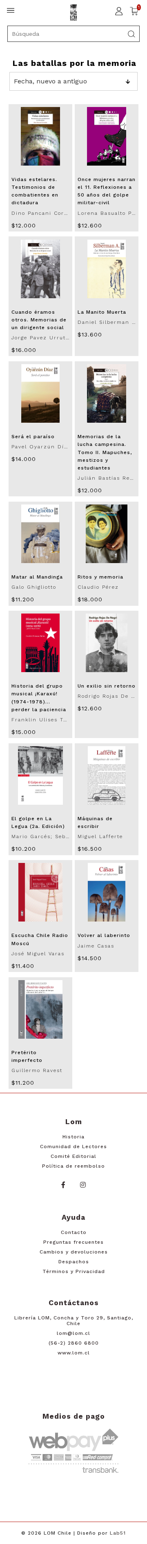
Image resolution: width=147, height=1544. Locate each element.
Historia (73, 1137)
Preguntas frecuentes (73, 1242)
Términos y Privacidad (73, 1271)
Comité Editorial (73, 1156)
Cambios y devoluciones (74, 1252)
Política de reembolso (73, 1166)
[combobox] (73, 34)
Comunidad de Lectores (73, 1146)
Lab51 (118, 1533)
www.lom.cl (74, 1353)
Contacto (74, 1232)
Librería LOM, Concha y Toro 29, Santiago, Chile (73, 1320)
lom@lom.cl (73, 1333)
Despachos (73, 1261)
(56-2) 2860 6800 (74, 1343)
